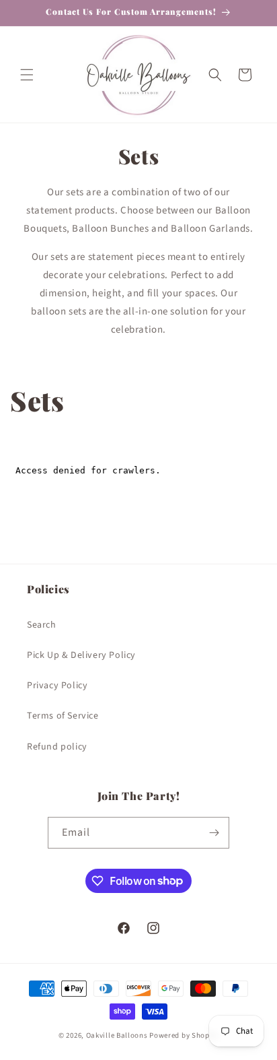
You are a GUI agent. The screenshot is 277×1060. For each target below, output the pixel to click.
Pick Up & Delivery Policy (81, 655)
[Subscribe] (214, 833)
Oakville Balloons (117, 1035)
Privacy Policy (57, 685)
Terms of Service (63, 716)
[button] (27, 75)
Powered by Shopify (184, 1035)
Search (41, 625)
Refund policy (57, 747)
